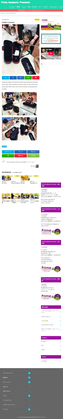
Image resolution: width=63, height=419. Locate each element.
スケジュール (23, 7)
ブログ (39, 7)
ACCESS (43, 341)
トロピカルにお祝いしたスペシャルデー (50, 311)
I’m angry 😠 (44, 320)
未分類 (5, 146)
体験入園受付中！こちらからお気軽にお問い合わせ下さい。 (31, 10)
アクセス (60, 7)
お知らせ (29, 7)
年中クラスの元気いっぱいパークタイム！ (50, 329)
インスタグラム (45, 7)
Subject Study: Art (45, 316)
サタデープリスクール (53, 7)
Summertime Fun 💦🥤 (47, 324)
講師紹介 (18, 7)
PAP (42, 345)
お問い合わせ (34, 7)
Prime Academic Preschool (15, 2)
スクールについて (12, 7)
